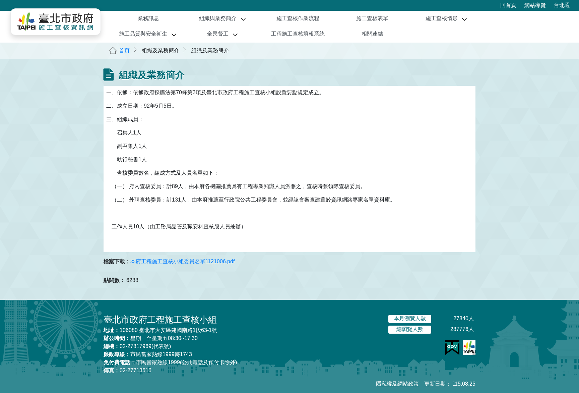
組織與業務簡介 (218, 18)
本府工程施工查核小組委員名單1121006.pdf (182, 261)
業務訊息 (148, 18)
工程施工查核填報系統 (298, 34)
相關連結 (372, 34)
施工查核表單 (372, 18)
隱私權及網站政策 (397, 384)
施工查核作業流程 (297, 18)
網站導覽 (535, 5)
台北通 (562, 5)
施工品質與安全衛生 (143, 34)
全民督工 (218, 34)
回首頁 (508, 5)
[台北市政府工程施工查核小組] (55, 21)
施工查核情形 (442, 18)
